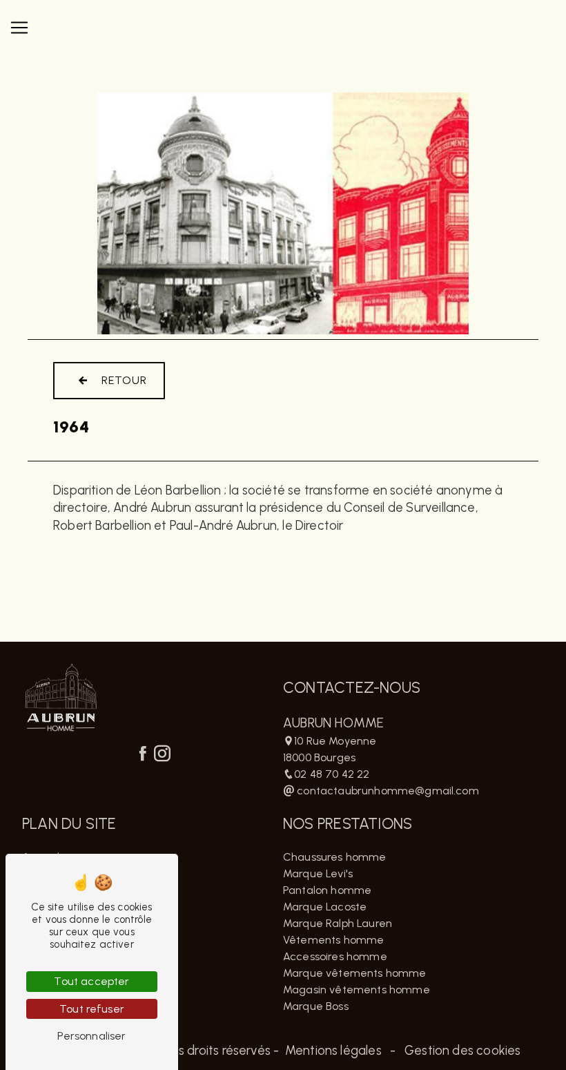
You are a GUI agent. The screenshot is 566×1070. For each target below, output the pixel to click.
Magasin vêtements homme (356, 989)
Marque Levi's (318, 873)
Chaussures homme (335, 856)
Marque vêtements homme (355, 973)
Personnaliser (91, 1035)
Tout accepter (91, 981)
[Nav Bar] (19, 27)
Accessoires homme (335, 956)
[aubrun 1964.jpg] (283, 213)
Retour (124, 380)
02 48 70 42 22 (331, 774)
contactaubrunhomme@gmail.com (386, 790)
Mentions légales (333, 1050)
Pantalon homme (327, 890)
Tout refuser (91, 1008)
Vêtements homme (333, 939)
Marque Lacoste (325, 906)
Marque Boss (316, 1006)
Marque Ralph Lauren (337, 923)
